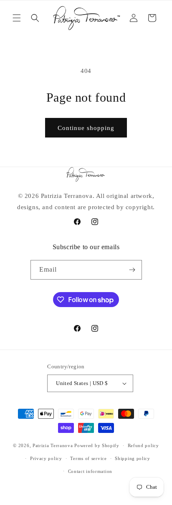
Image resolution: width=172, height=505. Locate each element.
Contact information (90, 471)
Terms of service (88, 458)
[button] (17, 18)
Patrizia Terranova (53, 445)
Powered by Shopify (96, 445)
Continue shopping (86, 128)
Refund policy (143, 445)
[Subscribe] (132, 270)
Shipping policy (132, 458)
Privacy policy (46, 458)
